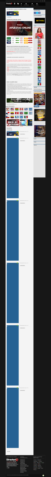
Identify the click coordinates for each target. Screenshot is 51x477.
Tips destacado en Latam (23, 131)
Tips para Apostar (11, 103)
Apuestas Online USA (23, 468)
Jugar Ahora (36, 106)
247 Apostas (22, 472)
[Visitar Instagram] (39, 13)
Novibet (8, 69)
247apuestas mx (22, 459)
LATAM (11, 51)
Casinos (9, 451)
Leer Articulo (23, 140)
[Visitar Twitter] (37, 13)
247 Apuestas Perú (23, 469)
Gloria (18, 20)
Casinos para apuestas (23, 464)
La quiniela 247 (22, 462)
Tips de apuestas (22, 463)
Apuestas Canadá (22, 467)
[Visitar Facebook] (35, 13)
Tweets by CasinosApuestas (38, 89)
